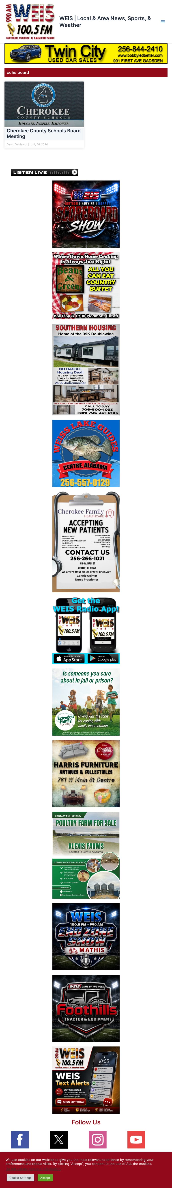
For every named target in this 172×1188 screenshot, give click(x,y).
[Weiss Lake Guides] (86, 453)
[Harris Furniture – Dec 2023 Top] (86, 773)
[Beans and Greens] (86, 286)
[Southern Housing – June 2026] (86, 369)
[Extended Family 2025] (86, 702)
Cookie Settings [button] (20, 1177)
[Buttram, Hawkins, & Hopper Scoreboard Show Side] (86, 214)
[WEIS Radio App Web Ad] (86, 630)
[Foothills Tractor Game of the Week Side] (86, 1008)
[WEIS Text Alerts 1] (86, 1080)
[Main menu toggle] (163, 21)
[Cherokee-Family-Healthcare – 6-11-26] (86, 542)
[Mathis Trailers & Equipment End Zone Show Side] (86, 937)
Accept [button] (45, 1177)
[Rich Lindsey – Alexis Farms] (86, 855)
